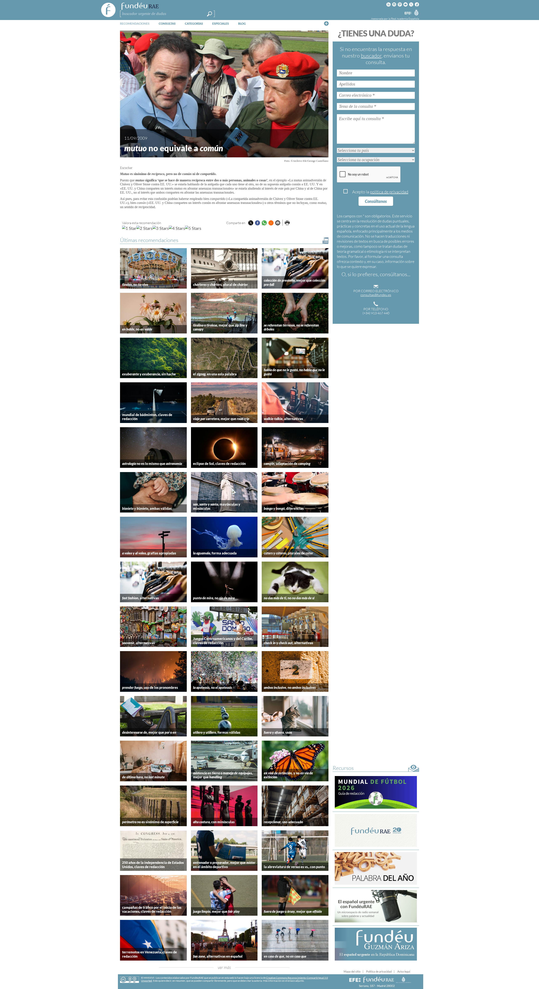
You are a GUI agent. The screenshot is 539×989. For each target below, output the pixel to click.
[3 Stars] (161, 228)
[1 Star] (129, 228)
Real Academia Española (405, 18)
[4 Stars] (177, 228)
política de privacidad (389, 191)
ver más (224, 967)
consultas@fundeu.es (375, 295)
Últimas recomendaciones (149, 240)
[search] (209, 14)
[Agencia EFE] (407, 13)
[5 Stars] (193, 228)
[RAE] (416, 12)
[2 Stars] (144, 228)
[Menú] (326, 23)
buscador (371, 55)
